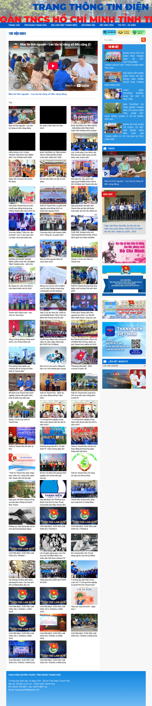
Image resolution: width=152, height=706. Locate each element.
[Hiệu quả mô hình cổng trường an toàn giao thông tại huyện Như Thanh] (22, 489)
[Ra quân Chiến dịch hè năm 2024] (53, 114)
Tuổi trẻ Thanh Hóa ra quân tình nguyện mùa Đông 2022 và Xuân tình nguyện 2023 (53, 208)
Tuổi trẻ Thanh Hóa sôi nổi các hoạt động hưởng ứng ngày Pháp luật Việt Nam (83, 448)
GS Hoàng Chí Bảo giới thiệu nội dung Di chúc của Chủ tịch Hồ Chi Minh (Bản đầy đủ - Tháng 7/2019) (21, 582)
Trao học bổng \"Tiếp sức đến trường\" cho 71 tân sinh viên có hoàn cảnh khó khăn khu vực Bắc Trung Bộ (21, 235)
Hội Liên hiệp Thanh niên (64, 25)
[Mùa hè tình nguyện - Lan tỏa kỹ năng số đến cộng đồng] (22, 114)
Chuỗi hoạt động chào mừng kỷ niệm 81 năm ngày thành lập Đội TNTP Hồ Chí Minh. (53, 341)
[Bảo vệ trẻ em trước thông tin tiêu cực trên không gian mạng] (53, 355)
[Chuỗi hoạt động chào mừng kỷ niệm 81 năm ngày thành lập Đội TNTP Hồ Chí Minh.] (53, 328)
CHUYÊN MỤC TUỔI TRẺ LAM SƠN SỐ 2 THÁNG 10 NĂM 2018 (52, 635)
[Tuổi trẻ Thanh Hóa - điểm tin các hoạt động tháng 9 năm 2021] (53, 382)
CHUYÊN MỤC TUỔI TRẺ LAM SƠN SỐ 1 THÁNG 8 (83, 527)
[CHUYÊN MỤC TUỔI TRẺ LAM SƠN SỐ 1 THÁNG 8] (84, 515)
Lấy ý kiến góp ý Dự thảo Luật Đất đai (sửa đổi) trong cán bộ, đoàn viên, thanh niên (83, 154)
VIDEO (111, 148)
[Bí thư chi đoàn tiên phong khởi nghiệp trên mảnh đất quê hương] (53, 462)
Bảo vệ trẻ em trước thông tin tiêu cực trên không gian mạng (53, 367)
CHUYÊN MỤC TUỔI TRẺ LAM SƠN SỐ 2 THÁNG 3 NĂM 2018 (22, 661)
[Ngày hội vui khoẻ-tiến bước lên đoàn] (22, 168)
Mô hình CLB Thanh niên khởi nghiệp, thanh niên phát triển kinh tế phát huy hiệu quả (21, 395)
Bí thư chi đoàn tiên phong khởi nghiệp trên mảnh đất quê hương (53, 475)
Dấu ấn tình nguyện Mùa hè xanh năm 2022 (51, 260)
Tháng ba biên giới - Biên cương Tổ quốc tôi (81, 367)
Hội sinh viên (106, 25)
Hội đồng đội (88, 25)
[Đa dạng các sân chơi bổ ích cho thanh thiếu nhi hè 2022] (22, 275)
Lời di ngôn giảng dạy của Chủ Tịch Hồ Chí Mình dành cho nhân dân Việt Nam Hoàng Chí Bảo (52, 555)
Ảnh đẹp (108, 194)
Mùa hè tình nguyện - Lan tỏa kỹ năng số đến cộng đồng (21, 127)
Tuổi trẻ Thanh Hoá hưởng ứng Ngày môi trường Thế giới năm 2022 (84, 288)
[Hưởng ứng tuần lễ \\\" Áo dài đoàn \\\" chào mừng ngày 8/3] (53, 435)
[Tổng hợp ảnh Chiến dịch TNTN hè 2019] (53, 569)
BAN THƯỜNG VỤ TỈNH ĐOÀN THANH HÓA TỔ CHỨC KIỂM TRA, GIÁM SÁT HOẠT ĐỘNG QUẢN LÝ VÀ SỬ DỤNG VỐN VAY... (124, 111)
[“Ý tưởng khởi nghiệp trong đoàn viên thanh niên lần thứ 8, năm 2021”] (53, 408)
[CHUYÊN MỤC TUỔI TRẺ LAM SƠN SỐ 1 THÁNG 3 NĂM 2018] (53, 649)
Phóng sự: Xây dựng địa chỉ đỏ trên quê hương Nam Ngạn (22, 527)
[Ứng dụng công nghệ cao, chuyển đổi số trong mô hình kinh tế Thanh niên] (22, 355)
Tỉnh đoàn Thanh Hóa (35, 25)
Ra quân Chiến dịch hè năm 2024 (51, 127)
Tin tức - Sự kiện (127, 25)
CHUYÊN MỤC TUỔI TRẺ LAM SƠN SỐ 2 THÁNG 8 (52, 527)
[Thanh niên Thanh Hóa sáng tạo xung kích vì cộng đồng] (84, 489)
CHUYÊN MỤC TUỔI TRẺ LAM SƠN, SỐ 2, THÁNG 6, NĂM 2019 (52, 609)
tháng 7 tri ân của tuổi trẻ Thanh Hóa (19, 421)
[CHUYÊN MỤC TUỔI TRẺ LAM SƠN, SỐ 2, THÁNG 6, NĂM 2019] (53, 596)
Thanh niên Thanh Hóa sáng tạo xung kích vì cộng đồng (82, 501)
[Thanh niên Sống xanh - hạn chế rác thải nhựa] (22, 302)
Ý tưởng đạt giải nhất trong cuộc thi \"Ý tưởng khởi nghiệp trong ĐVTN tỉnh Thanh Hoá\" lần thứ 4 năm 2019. (84, 582)
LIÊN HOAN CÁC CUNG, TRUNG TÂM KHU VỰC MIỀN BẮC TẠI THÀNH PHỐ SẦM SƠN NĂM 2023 (21, 155)
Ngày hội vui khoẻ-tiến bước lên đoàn (21, 180)
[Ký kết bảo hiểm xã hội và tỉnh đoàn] (53, 168)
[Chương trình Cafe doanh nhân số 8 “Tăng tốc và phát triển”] (53, 221)
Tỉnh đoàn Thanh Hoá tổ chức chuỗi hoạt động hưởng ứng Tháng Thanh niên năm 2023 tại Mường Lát (22, 208)
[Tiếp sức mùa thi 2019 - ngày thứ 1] (84, 596)
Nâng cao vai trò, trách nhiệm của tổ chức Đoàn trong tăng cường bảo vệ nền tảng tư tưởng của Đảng (52, 288)
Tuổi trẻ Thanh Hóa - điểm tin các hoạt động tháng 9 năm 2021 (52, 395)
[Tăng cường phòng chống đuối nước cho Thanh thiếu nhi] (22, 328)
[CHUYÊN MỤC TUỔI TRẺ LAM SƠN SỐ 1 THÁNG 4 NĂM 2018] (84, 622)
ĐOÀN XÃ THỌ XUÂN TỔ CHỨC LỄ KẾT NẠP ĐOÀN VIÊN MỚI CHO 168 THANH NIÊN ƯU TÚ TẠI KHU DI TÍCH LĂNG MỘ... (124, 131)
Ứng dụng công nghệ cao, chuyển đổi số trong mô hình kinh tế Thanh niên (21, 368)
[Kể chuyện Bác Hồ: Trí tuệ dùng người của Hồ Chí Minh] (84, 542)
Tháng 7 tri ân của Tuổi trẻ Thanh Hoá (82, 260)
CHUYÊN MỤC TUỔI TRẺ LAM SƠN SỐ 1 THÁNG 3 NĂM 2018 (53, 661)
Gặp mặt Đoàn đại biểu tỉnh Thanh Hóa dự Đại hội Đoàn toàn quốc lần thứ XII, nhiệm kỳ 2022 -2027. (84, 208)
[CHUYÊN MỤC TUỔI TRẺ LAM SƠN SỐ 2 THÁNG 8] (53, 515)
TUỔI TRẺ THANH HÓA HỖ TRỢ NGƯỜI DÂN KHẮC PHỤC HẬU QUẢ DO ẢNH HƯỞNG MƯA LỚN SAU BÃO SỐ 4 (84, 235)
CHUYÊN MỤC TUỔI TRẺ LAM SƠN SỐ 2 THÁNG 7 (21, 554)
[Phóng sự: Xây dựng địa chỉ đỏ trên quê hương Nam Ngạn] (22, 515)
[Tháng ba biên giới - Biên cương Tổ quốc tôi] (84, 355)
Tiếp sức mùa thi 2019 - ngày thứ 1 (83, 608)
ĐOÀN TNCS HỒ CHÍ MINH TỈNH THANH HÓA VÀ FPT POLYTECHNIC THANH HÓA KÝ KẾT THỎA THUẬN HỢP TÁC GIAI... (124, 60)
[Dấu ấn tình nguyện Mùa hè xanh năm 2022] (53, 248)
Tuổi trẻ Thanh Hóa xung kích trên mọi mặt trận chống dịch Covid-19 (83, 395)
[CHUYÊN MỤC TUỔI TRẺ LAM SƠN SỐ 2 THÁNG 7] (22, 542)
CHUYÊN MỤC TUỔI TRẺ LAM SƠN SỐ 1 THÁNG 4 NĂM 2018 (84, 634)
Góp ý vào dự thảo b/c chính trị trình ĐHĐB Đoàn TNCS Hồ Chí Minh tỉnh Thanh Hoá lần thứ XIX (53, 315)
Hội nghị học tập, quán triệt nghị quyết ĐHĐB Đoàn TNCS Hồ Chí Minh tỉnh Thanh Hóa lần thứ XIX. (84, 181)
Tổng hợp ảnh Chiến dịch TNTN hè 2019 (53, 581)
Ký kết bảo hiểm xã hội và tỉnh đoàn (52, 180)
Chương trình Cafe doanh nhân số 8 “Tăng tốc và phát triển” (53, 233)
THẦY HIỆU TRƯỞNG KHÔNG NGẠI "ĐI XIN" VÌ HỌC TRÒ (133, 94)
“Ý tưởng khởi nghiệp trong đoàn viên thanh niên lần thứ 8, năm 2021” (53, 422)
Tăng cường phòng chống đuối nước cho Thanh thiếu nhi (21, 340)
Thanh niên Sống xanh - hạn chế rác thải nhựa (20, 314)
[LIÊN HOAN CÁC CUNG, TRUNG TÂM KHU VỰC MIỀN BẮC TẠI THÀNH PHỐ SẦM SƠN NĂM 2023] (22, 141)
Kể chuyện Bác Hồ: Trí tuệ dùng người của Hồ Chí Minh (83, 554)
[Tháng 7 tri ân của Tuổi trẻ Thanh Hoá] (84, 248)
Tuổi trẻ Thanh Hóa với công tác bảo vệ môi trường (83, 474)
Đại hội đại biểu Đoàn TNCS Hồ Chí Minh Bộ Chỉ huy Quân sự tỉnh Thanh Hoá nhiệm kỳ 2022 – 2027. (84, 342)
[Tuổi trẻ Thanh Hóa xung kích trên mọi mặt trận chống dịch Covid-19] (84, 382)
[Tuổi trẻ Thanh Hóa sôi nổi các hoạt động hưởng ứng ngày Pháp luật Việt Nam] (84, 435)
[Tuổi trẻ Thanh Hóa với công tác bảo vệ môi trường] (84, 462)
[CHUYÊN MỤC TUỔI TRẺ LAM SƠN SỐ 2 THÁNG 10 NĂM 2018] (53, 622)
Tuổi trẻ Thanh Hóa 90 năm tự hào (21, 447)
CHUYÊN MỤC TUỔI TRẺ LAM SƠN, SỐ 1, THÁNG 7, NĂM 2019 (21, 609)
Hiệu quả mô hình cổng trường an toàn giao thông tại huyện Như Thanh (21, 502)
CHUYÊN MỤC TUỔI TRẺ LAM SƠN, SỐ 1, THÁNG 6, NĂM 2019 (21, 635)
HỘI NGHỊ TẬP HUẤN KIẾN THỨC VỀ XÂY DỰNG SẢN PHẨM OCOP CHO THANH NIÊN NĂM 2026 (124, 79)
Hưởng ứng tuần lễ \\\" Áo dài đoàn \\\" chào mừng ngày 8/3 (52, 447)
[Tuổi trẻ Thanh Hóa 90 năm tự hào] (22, 435)
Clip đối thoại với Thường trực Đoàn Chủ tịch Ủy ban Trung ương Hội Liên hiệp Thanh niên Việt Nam (53, 502)
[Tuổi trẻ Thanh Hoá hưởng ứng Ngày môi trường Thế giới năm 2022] (84, 275)
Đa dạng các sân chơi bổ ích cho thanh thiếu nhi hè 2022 (21, 287)
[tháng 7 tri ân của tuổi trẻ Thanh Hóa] (22, 408)
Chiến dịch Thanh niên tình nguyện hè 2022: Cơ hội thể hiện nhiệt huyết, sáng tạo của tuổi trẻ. (83, 315)
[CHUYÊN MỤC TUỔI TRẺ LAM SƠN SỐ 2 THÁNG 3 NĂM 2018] (22, 649)
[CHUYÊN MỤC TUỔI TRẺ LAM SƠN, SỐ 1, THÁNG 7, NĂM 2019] (22, 596)
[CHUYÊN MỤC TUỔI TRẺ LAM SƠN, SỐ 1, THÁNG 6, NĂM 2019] (22, 622)
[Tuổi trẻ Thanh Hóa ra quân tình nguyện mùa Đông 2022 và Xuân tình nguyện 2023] (53, 195)
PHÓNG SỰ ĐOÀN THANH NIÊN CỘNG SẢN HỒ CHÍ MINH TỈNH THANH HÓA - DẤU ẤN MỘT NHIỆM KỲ (22, 261)
